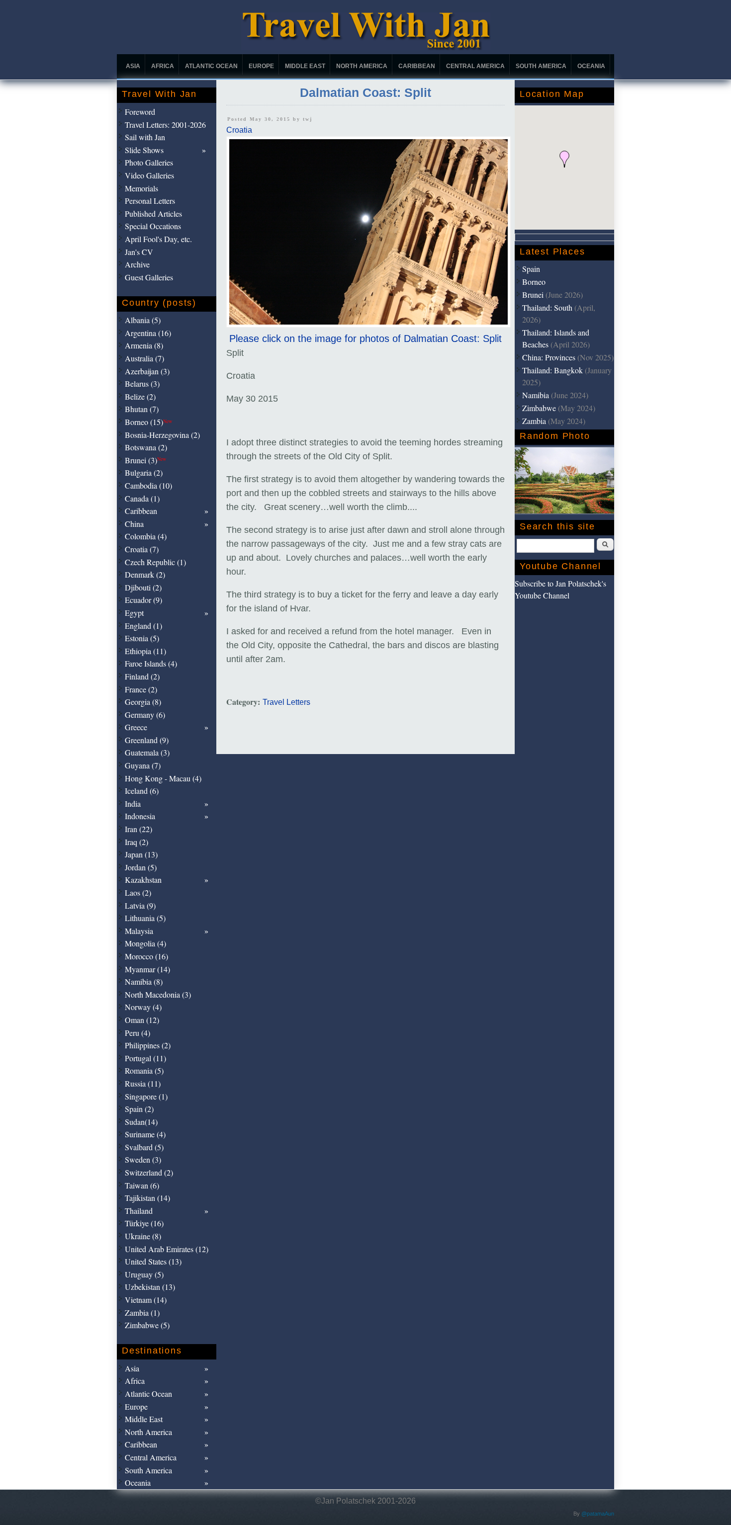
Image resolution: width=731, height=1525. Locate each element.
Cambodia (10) (148, 485)
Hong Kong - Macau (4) (163, 778)
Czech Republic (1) (155, 562)
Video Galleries (149, 175)
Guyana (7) (143, 765)
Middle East (305, 66)
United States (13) (153, 1261)
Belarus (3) (142, 383)
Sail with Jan (145, 137)
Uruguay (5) (144, 1274)
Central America (475, 66)
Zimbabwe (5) (147, 1325)
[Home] (365, 47)
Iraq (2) (136, 842)
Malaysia (139, 931)
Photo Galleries (149, 162)
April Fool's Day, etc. (158, 239)
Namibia (535, 395)
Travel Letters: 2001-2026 (165, 124)
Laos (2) (138, 892)
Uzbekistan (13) (150, 1286)
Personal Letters (150, 200)
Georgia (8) (143, 701)
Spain (531, 268)
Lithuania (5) (145, 918)
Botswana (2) (146, 447)
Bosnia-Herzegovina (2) (162, 434)
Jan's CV (139, 252)
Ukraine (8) (143, 1236)
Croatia (239, 130)
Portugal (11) (145, 1058)
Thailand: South (547, 307)
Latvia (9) (140, 905)
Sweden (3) (143, 1159)
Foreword (140, 111)
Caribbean (416, 66)
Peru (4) (137, 1032)
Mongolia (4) (145, 943)
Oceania (591, 66)
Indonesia (140, 816)
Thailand (139, 1210)
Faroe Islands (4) (151, 663)
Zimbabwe (539, 408)
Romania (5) (144, 1070)
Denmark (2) (145, 574)
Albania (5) (143, 320)
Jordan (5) (141, 867)
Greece (136, 727)
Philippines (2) (148, 1045)
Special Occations (153, 226)
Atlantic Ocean (211, 66)
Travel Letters (286, 702)
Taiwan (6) (142, 1185)
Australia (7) (144, 358)
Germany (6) (145, 714)
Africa (162, 66)
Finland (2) (142, 676)
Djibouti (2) (143, 587)
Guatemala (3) (147, 752)
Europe (261, 66)
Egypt (134, 612)
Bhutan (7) (142, 409)
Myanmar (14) (147, 969)
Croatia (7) (142, 549)
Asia (133, 66)
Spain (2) (139, 1108)
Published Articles (153, 213)
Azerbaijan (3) (147, 371)
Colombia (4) (146, 536)
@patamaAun (597, 1514)
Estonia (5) (142, 638)
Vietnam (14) (146, 1299)
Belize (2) (140, 396)
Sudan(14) (141, 1121)
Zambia (534, 421)
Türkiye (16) (144, 1223)
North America (361, 66)
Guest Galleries (149, 277)
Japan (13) (141, 854)
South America (541, 66)
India (133, 803)
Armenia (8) (144, 345)
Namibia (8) (144, 981)
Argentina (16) (148, 333)
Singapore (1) (146, 1096)
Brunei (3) (145, 460)
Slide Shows (144, 150)
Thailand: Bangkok (552, 370)
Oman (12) (142, 1020)
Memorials (141, 188)
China (134, 523)
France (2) (141, 689)
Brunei (533, 294)
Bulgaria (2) (144, 472)
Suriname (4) (145, 1134)
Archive (137, 264)
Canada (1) (142, 498)
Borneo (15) (148, 422)
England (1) (143, 625)
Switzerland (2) (149, 1172)
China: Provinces (548, 357)
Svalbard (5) (144, 1147)
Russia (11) (143, 1083)
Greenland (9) (147, 740)
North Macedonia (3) (158, 994)
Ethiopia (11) (145, 651)
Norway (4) (143, 1007)
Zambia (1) (142, 1312)
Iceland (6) (142, 790)
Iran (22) (138, 829)
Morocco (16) (146, 956)
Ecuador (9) (143, 599)
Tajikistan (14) (147, 1197)
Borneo (534, 281)
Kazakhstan (143, 879)
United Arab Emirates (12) (166, 1249)
